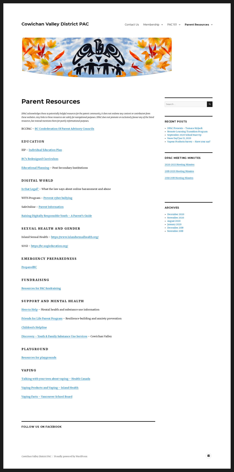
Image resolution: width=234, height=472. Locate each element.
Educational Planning (35, 167)
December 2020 (175, 214)
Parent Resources (197, 24)
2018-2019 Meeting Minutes (179, 178)
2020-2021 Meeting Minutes (179, 164)
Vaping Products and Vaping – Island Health (49, 387)
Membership (151, 24)
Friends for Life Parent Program (41, 318)
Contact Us (132, 24)
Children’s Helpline (34, 327)
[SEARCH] (210, 104)
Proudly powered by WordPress (70, 456)
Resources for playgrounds (38, 357)
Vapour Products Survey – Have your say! (188, 141)
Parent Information (51, 206)
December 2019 (175, 227)
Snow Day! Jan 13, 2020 (179, 138)
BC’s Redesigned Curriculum (39, 158)
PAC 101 (172, 24)
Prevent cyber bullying (57, 197)
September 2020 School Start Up (184, 135)
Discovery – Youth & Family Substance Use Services (54, 336)
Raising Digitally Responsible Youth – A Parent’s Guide (56, 215)
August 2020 (174, 221)
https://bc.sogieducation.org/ (49, 245)
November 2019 (175, 231)
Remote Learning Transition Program (187, 131)
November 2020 (175, 217)
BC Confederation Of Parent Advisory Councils (64, 128)
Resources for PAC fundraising (41, 288)
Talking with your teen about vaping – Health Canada (55, 378)
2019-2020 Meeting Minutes (179, 171)
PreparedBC (29, 267)
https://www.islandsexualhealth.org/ (75, 237)
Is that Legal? (30, 189)
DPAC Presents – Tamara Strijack (184, 128)
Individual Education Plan (45, 149)
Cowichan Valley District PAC (55, 24)
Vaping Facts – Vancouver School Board (46, 396)
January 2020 (174, 224)
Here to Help (29, 309)
